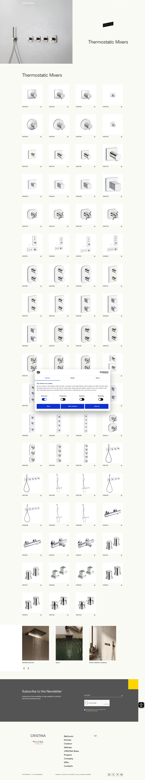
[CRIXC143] (86, 603)
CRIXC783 (52, 465)
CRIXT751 (105, 286)
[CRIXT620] (86, 124)
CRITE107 (51, 555)
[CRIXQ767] (113, 483)
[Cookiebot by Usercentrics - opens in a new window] (101, 372)
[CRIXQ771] (113, 393)
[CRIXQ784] (86, 423)
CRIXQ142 (52, 585)
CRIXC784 (79, 465)
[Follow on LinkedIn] (121, 774)
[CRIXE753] (113, 334)
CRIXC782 (25, 465)
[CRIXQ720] (86, 184)
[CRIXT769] (32, 483)
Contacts (68, 766)
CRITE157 (78, 555)
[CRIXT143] (32, 573)
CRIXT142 (105, 555)
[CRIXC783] (59, 453)
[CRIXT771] (113, 364)
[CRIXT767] (113, 453)
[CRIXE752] (86, 334)
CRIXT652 (52, 286)
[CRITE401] (113, 513)
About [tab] (98, 378)
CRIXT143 (25, 585)
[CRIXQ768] (86, 513)
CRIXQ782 (25, 435)
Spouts (58, 662)
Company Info (58, 774)
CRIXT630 (106, 136)
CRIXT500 (25, 107)
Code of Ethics (72, 774)
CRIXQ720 (79, 196)
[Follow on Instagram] (109, 774)
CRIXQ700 (25, 196)
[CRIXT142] (113, 543)
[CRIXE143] (32, 603)
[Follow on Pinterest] (117, 774)
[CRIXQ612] (59, 244)
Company (68, 758)
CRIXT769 (25, 495)
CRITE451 (24, 555)
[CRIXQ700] (32, 184)
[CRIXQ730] (113, 184)
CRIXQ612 (52, 256)
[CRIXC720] (86, 214)
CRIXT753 (52, 316)
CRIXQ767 (105, 495)
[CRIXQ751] (86, 304)
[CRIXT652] (59, 274)
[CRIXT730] (113, 154)
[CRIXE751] (59, 334)
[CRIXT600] (32, 124)
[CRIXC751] (32, 364)
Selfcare (68, 747)
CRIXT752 (25, 316)
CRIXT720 (78, 166)
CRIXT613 (78, 256)
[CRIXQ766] (59, 513)
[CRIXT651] (32, 274)
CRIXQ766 (52, 525)
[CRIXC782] (32, 453)
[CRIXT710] (59, 154)
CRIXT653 (79, 286)
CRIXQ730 (106, 196)
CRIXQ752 (105, 316)
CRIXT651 (25, 286)
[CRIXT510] (59, 94)
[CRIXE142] (113, 573)
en (109, 3)
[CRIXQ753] (32, 334)
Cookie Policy (65, 774)
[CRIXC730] (113, 214)
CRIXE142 (105, 585)
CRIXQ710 (52, 196)
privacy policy (95, 709)
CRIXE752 (78, 346)
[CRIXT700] (32, 154)
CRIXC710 (52, 226)
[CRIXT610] (59, 124)
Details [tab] (72, 378)
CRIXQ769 (25, 525)
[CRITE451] (32, 543)
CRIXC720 (79, 226)
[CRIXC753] (86, 364)
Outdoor (68, 743)
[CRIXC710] (59, 214)
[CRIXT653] (86, 274)
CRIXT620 (79, 136)
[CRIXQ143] (86, 573)
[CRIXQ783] (59, 423)
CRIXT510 (52, 107)
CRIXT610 (52, 136)
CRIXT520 (79, 107)
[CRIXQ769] (32, 513)
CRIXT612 (25, 256)
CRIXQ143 (78, 585)
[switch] (63, 399)
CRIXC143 (78, 615)
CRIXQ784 (79, 435)
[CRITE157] (86, 543)
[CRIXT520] (86, 94)
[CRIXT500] (32, 94)
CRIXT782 (25, 405)
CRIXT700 (25, 166)
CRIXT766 (52, 495)
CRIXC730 (106, 226)
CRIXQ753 (25, 346)
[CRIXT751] (113, 274)
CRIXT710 (51, 166)
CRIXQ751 (78, 316)
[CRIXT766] (59, 483)
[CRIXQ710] (59, 184)
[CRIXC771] (113, 423)
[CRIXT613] (86, 244)
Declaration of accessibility (85, 774)
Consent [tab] (47, 378)
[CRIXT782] (32, 393)
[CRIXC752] (59, 364)
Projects (68, 755)
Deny (48, 406)
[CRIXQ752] (113, 304)
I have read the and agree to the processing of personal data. (96, 710)
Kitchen (67, 740)
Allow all (96, 406)
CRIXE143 (25, 615)
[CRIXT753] (59, 304)
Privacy (77, 774)
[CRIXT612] (32, 244)
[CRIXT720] (86, 154)
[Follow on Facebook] (113, 774)
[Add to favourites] (41, 107)
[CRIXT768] (86, 483)
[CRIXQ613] (113, 244)
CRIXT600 (25, 136)
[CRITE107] (59, 543)
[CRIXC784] (86, 453)
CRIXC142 (51, 615)
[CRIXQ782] (32, 423)
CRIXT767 (105, 465)
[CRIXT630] (113, 124)
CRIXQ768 (79, 525)
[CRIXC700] (32, 214)
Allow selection (72, 406)
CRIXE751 (51, 346)
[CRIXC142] (59, 603)
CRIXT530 (106, 107)
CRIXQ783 (52, 435)
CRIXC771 (105, 435)
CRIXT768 (78, 495)
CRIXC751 (25, 376)
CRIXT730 (105, 166)
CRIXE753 (105, 346)
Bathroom (68, 736)
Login (95, 736)
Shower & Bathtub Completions (98, 662)
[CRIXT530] (113, 94)
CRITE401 (105, 525)
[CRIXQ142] (59, 573)
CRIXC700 (25, 226)
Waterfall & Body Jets (28, 662)
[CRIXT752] (32, 304)
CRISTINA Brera (71, 751)
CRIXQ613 (105, 256)
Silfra (66, 762)
